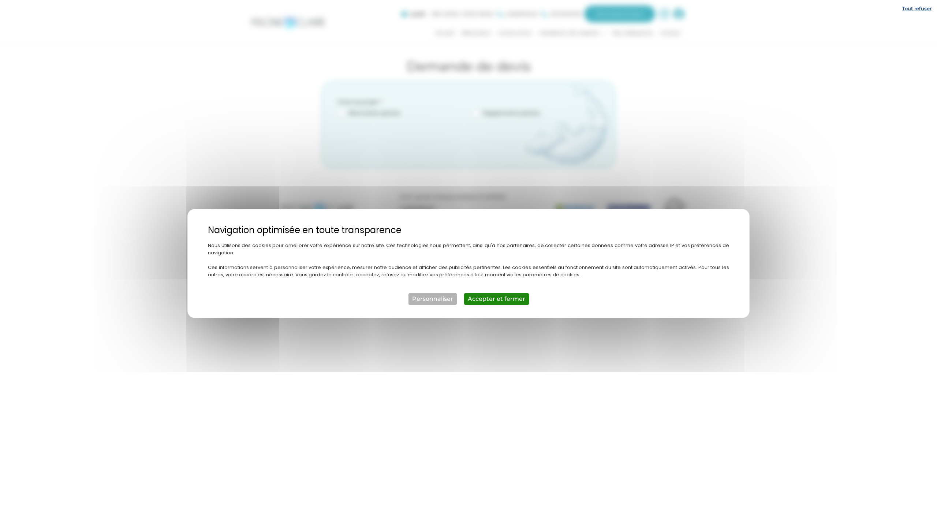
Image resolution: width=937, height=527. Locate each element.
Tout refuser (917, 8)
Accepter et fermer (496, 298)
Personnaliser (432, 298)
